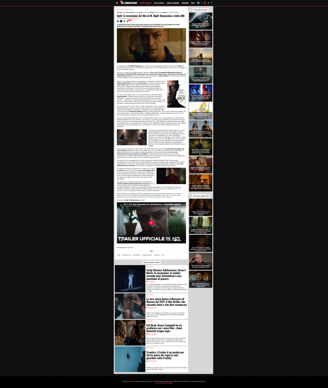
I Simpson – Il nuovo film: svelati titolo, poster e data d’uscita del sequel (201, 114)
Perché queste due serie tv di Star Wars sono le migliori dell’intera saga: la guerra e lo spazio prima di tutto (201, 97)
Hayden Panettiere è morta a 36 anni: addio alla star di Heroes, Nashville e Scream (200, 168)
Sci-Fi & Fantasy (159, 3)
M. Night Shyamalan (147, 255)
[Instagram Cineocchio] (204, 3)
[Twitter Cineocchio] (201, 3)
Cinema (122, 9)
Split (163, 255)
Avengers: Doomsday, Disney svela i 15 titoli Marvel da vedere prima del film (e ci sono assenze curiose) (201, 231)
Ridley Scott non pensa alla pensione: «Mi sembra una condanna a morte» (200, 266)
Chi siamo (158, 383)
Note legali (170, 383)
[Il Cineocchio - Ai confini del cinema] (128, 3)
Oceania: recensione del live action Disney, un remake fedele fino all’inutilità (201, 213)
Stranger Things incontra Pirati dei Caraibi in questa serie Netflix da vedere (201, 60)
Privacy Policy (164, 383)
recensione (156, 255)
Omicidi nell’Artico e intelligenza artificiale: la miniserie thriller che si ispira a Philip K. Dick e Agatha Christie (201, 186)
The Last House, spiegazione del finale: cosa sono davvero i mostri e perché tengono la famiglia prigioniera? (200, 79)
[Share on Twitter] (121, 22)
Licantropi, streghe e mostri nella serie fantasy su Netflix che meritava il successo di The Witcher (201, 43)
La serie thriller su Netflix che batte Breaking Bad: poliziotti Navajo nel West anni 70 (201, 133)
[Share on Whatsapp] (124, 22)
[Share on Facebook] (118, 22)
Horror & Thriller (145, 3)
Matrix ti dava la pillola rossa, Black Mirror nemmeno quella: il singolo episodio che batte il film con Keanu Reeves (201, 151)
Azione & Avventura (173, 3)
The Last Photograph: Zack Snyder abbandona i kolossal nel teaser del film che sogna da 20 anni (201, 249)
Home (118, 9)
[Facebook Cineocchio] (197, 3)
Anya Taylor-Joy (126, 255)
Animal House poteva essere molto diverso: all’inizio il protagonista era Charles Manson (201, 285)
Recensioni (185, 3)
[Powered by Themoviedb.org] (211, 3)
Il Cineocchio (130, 381)
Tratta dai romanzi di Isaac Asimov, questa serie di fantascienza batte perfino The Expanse (201, 25)
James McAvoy (136, 255)
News (192, 3)
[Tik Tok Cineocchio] (208, 3)
